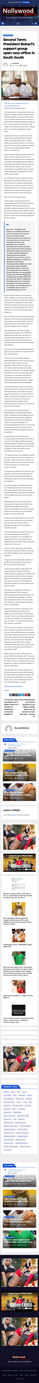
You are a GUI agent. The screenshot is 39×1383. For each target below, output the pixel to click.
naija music (7, 1105)
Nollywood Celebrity (9, 1129)
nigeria (14, 1109)
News (16, 1375)
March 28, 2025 (11, 1184)
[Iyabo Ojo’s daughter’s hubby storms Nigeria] (18, 986)
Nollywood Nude (8, 1143)
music (25, 1102)
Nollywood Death (22, 1129)
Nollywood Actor (8, 1122)
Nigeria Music (17, 1112)
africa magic (7, 1095)
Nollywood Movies (22, 1136)
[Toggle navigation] (18, 23)
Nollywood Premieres (21, 1143)
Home (4, 1375)
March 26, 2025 (11, 1245)
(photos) (6, 1092)
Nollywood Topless (25, 1146)
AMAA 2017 (22, 1095)
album (15, 1095)
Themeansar (33, 1370)
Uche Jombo (7, 1150)
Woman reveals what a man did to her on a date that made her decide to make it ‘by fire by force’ (17, 895)
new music (28, 1105)
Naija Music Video (18, 1105)
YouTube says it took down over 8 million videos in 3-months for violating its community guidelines (11, 707)
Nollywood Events (9, 1133)
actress (24, 1092)
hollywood (29, 1098)
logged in (15, 815)
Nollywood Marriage (9, 1136)
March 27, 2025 (11, 1204)
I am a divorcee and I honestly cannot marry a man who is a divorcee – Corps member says (18, 1020)
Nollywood (10, 1375)
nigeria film (21, 1109)
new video (7, 1109)
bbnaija (30, 1095)
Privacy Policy (19, 1378)
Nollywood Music (9, 1139)
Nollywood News (8, 35)
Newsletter (33, 1375)
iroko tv (19, 1102)
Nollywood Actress (20, 1122)
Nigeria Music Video (23, 1116)
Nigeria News (8, 1119)
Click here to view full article (13, 686)
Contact (27, 1375)
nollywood (21, 1119)
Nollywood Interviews (22, 1133)
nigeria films (7, 1112)
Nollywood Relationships (11, 1146)
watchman (15, 63)
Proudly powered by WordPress (10, 1370)
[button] (32, 23)
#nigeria (24, 65)
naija (30, 1102)
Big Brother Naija (9, 1098)
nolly (15, 1119)
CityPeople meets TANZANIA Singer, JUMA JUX (18, 794)
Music (21, 1375)
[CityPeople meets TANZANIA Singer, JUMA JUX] (18, 935)
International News (9, 1102)
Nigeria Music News (9, 1116)
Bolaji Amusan (20, 1098)
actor (18, 1092)
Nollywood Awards (25, 1126)
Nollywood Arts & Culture (11, 1126)
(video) (13, 1092)
